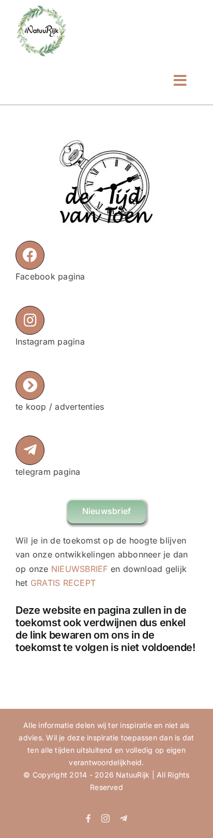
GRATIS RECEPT (63, 583)
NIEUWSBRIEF (79, 569)
